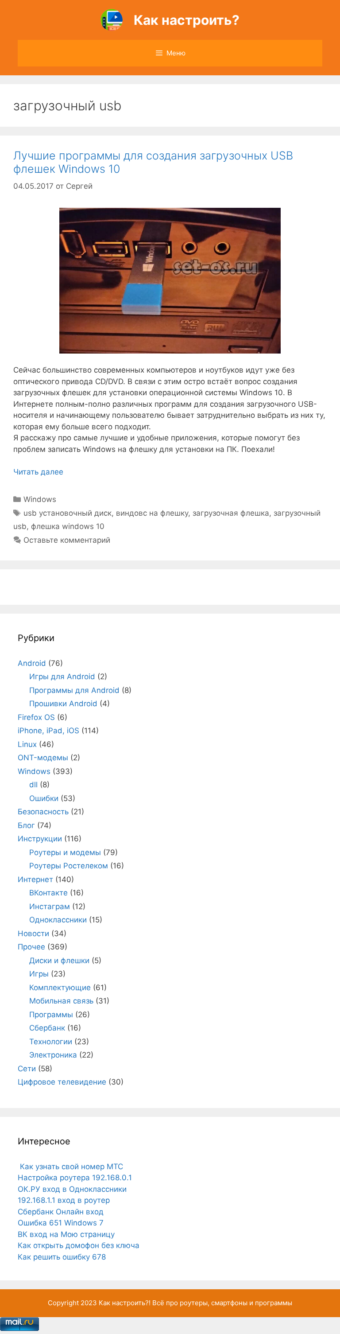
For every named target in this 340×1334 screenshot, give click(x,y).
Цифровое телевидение (62, 1081)
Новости (33, 933)
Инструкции (40, 838)
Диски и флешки (59, 960)
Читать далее (38, 471)
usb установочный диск (67, 513)
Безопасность (43, 811)
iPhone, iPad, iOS (48, 730)
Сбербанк (47, 1027)
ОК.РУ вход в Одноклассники (72, 1189)
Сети (27, 1068)
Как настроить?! (125, 1303)
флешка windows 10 (67, 526)
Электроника (53, 1054)
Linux (27, 744)
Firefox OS (36, 717)
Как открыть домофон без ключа (78, 1245)
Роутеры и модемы (65, 852)
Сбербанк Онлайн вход (61, 1211)
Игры (39, 973)
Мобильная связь (61, 1000)
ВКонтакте (48, 892)
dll (33, 784)
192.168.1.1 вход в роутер (64, 1200)
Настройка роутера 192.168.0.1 (75, 1177)
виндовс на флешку (152, 513)
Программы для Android (74, 690)
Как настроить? (187, 20)
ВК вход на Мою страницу (66, 1234)
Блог (26, 825)
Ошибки (43, 798)
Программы (51, 1014)
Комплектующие (60, 987)
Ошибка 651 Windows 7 (61, 1222)
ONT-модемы (43, 757)
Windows (39, 499)
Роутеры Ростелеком (68, 865)
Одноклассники (58, 919)
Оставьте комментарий (66, 540)
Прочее (31, 946)
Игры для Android (62, 676)
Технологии (50, 1041)
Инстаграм (49, 906)
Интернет (35, 879)
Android (32, 663)
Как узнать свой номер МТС (70, 1166)
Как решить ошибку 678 (62, 1256)
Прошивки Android (63, 703)
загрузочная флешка (231, 513)
